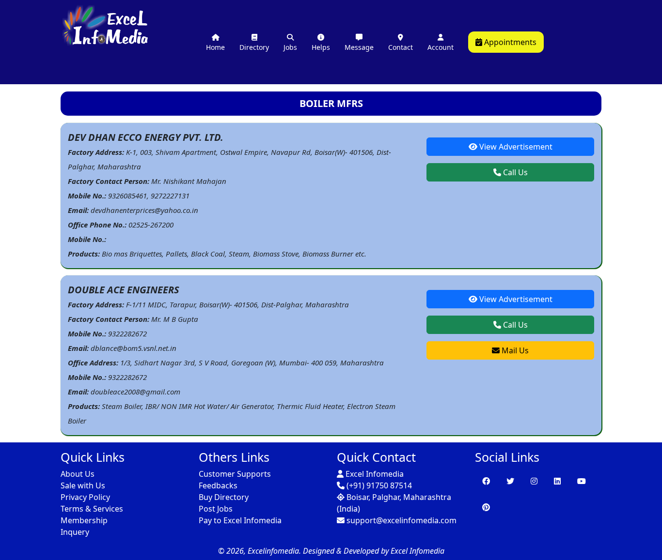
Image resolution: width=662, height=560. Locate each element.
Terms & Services (92, 508)
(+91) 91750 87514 (378, 485)
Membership (84, 520)
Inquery (75, 532)
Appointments (509, 42)
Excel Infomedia (374, 474)
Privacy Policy (85, 497)
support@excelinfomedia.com (401, 520)
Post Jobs (216, 508)
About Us (78, 474)
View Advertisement (514, 146)
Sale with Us (83, 485)
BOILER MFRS (331, 103)
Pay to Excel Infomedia (240, 520)
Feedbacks (218, 485)
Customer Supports (235, 474)
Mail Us (514, 350)
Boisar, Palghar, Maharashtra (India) (394, 503)
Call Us (514, 172)
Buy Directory (224, 497)
